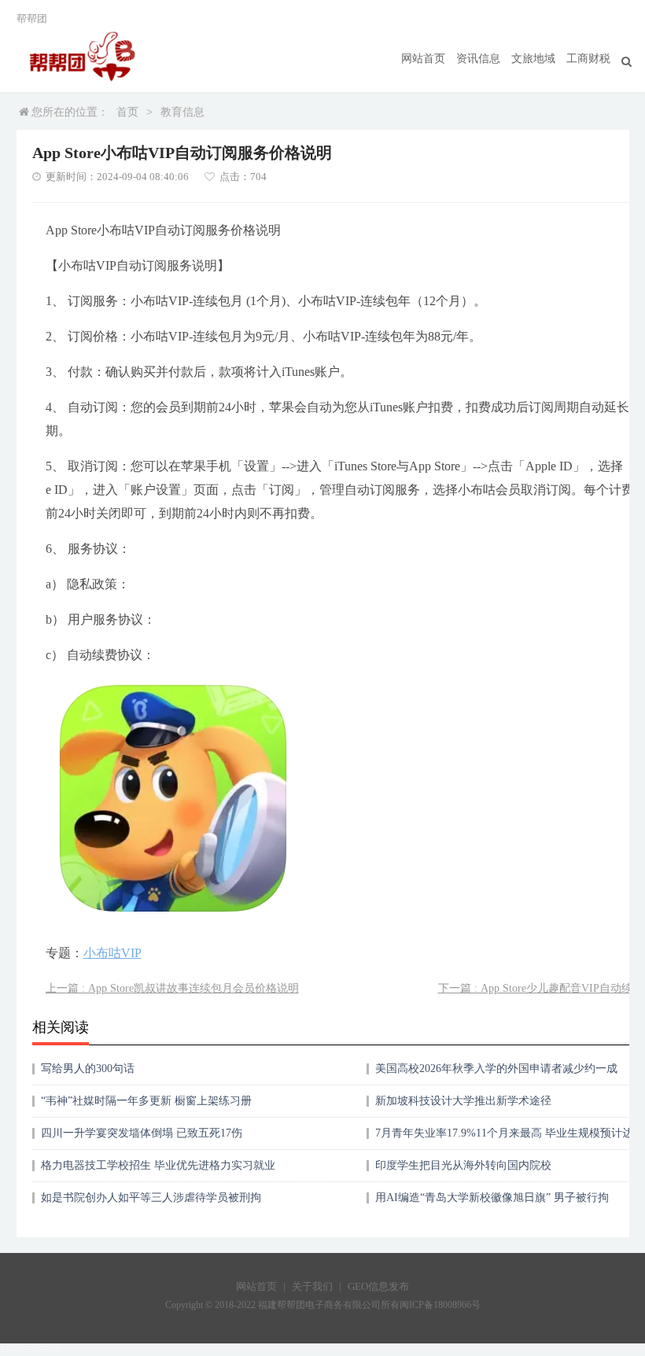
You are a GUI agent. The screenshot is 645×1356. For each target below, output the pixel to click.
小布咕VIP (112, 953)
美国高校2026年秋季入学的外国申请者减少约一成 (496, 1068)
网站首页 (423, 58)
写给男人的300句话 (88, 1068)
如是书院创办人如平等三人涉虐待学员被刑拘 (151, 1197)
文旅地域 (533, 58)
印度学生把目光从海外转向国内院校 (463, 1165)
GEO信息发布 (378, 1286)
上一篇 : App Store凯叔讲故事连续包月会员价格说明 (172, 988)
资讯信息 (478, 58)
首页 (127, 112)
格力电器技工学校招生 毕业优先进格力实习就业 (158, 1165)
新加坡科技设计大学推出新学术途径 (463, 1101)
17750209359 (30, 1349)
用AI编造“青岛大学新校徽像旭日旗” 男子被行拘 (492, 1197)
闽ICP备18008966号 (440, 1304)
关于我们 (312, 1286)
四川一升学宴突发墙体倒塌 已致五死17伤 (141, 1133)
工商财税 (588, 58)
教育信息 (182, 112)
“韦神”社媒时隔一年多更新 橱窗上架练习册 (146, 1101)
